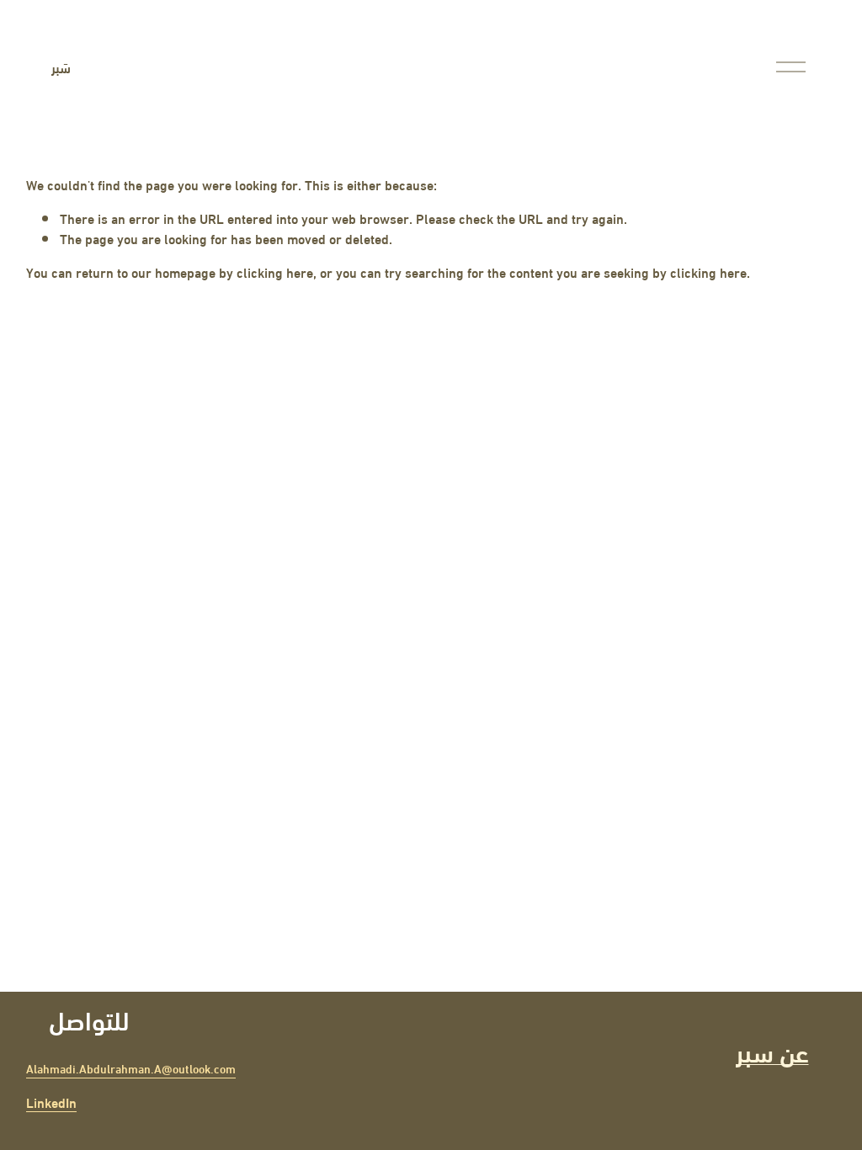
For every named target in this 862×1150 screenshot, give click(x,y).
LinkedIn (51, 1102)
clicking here (275, 271)
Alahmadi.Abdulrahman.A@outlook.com (131, 1069)
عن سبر (772, 1050)
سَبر (61, 67)
